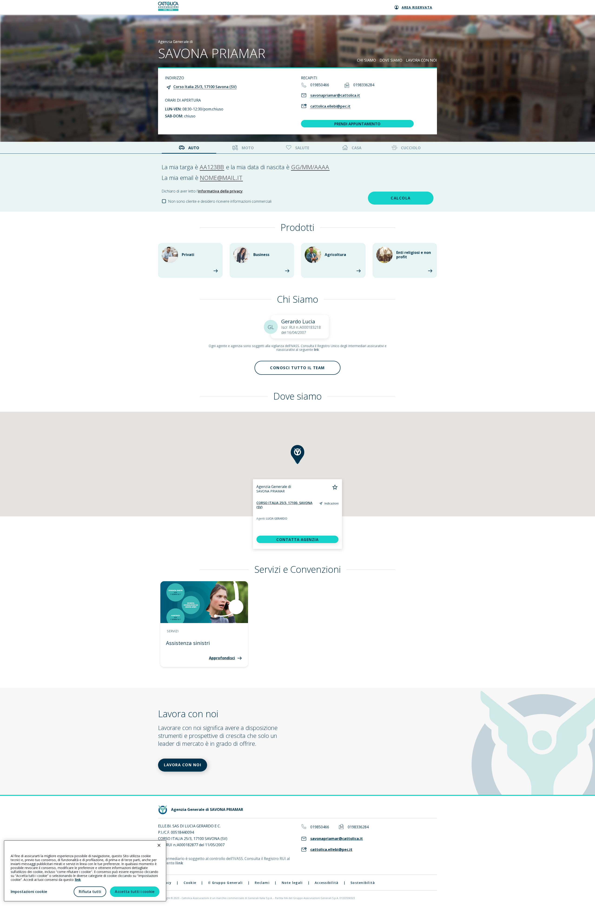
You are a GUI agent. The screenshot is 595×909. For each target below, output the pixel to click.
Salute (302, 147)
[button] (297, 454)
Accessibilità (326, 882)
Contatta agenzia (297, 539)
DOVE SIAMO (391, 60)
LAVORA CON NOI (421, 60)
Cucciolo (411, 147)
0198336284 (363, 84)
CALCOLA (401, 198)
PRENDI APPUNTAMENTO (357, 123)
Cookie (190, 882)
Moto (248, 147)
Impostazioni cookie (29, 891)
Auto (193, 147)
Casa (356, 147)
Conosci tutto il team (297, 367)
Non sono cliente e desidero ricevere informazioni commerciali (219, 201)
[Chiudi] (159, 845)
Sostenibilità (362, 882)
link (316, 349)
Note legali (292, 882)
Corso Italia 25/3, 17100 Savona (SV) (205, 86)
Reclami (262, 882)
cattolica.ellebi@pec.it (330, 106)
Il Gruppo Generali (225, 882)
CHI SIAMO (366, 60)
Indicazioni (331, 503)
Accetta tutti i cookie (135, 891)
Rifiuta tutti (90, 891)
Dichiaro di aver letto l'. (202, 191)
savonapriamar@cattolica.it (335, 95)
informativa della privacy (220, 191)
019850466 (319, 84)
